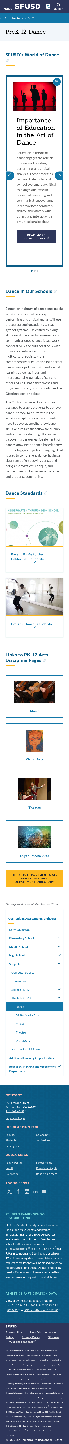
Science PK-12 (20, 989)
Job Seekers (43, 1140)
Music (20, 1023)
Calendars (12, 1173)
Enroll (9, 1168)
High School (17, 955)
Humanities (18, 981)
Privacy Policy (31, 1337)
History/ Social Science (25, 1049)
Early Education (19, 929)
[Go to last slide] (10, 171)
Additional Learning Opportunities (31, 1058)
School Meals (44, 1162)
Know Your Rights (46, 1168)
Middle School (18, 947)
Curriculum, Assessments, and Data (32, 918)
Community (43, 1134)
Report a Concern (46, 1173)
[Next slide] (58, 171)
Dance (20, 1006)
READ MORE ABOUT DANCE (35, 237)
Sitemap (53, 1337)
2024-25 (21, 1305)
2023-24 (36, 1305)
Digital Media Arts (27, 1015)
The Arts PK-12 (22, 18)
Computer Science (22, 972)
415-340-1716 (45, 1248)
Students (11, 1140)
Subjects (14, 964)
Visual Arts (23, 1041)
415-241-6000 (15, 1111)
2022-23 (50, 1305)
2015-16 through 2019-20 (41, 1310)
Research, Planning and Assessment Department (32, 1069)
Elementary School (21, 938)
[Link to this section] (7, 61)
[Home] (27, 7)
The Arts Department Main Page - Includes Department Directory (34, 878)
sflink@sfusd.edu (16, 1248)
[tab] (32, 271)
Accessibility (14, 1332)
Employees (12, 1146)
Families (11, 1134)
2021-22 (12, 1310)
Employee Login (15, 1118)
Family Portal (14, 1162)
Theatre (21, 1032)
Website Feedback (21, 1341)
